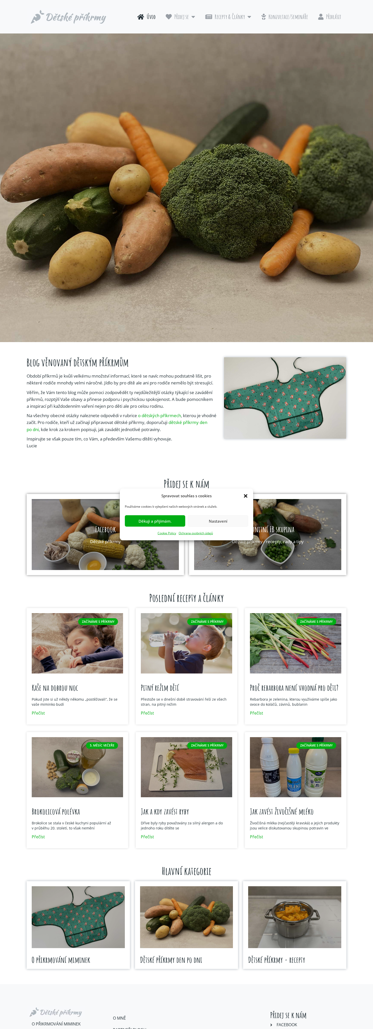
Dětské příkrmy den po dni (171, 959)
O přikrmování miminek (61, 959)
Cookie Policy (167, 533)
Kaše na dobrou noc (55, 687)
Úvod (151, 17)
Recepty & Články (230, 17)
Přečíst (38, 713)
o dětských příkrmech (159, 415)
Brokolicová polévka (56, 811)
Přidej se (181, 17)
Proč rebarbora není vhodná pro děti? (294, 687)
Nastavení (218, 521)
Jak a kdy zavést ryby (165, 811)
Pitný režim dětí (160, 687)
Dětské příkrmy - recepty (276, 959)
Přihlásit (333, 17)
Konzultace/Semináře (288, 17)
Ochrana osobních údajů (196, 533)
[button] (245, 495)
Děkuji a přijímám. (155, 521)
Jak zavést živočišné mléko (282, 811)
